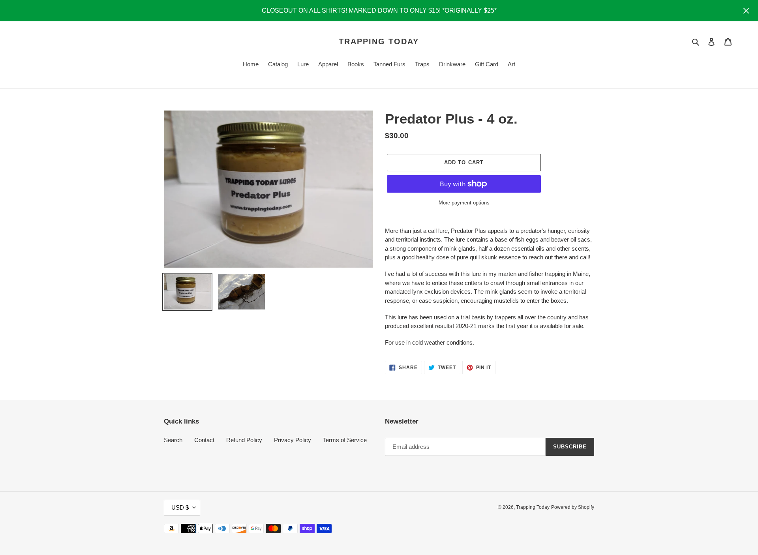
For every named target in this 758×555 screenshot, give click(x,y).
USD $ (180, 507)
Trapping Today (379, 41)
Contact (204, 440)
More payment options (464, 203)
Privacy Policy (292, 440)
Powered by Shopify (572, 507)
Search (173, 440)
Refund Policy (244, 440)
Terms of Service (345, 440)
